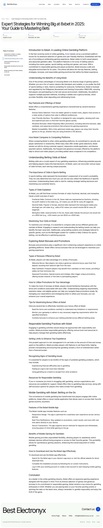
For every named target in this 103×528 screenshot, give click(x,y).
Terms (93, 522)
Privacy (88, 522)
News (7, 18)
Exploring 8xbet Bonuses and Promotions (11, 62)
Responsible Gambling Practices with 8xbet (13, 66)
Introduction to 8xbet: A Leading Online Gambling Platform (12, 54)
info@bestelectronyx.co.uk (84, 516)
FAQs (70, 516)
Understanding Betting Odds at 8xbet (13, 58)
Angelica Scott (7, 37)
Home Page (56, 516)
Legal (98, 522)
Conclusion (7, 75)
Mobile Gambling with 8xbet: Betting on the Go (13, 71)
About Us (82, 522)
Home (3, 18)
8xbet (67, 54)
